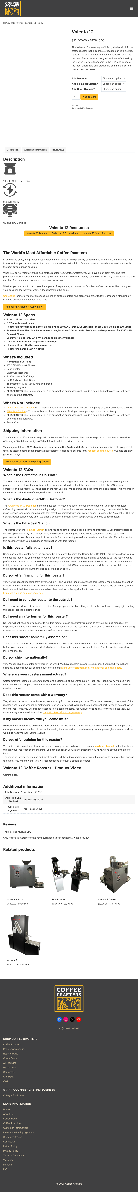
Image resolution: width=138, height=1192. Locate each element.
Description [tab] (13, 149)
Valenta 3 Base (15, 899)
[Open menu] (131, 8)
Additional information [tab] (35, 149)
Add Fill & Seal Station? (85, 83)
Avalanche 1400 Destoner (21, 407)
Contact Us (9, 1072)
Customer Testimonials (15, 1127)
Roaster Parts (10, 1053)
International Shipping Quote (18, 1132)
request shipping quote (100, 450)
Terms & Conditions (13, 1155)
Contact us (9, 296)
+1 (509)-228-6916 (69, 1028)
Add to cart (89, 96)
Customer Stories (12, 1137)
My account (9, 1067)
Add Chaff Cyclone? (83, 89)
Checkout (8, 1076)
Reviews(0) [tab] (58, 149)
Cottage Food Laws (13, 1095)
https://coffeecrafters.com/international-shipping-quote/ (91, 667)
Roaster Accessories (14, 1049)
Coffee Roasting (12, 1123)
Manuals (7, 1164)
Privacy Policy (10, 1150)
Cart (5, 1081)
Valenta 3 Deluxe (107, 899)
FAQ (5, 1169)
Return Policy (10, 1146)
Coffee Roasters (86, 108)
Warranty (8, 1160)
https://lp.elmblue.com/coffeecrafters (23, 593)
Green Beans (10, 1058)
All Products (9, 1063)
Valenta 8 (12, 960)
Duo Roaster (59, 899)
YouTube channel (104, 746)
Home (6, 1109)
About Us (8, 1114)
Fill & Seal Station (16, 411)
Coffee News (10, 1118)
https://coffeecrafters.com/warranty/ (62, 712)
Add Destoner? (80, 78)
